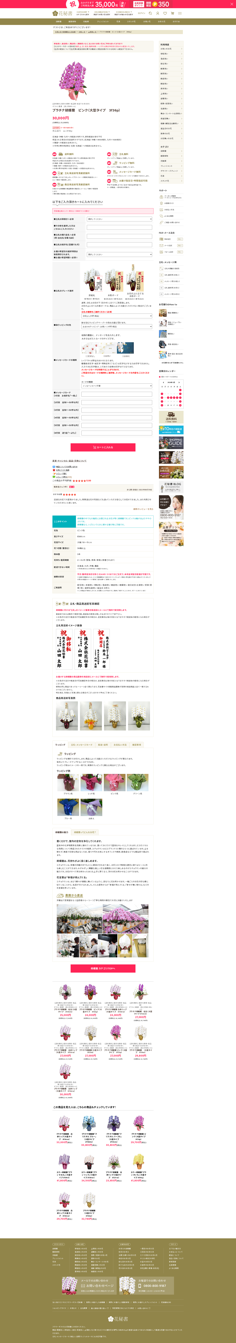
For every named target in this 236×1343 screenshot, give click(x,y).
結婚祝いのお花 (97, 1272)
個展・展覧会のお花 (98, 1268)
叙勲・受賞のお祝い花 (99, 1255)
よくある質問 (174, 1268)
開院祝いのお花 (81, 1262)
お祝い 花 (82, 32)
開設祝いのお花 (81, 1268)
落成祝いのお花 (81, 1252)
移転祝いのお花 (81, 1249)
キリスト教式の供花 (147, 1258)
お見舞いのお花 (167, 138)
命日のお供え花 (125, 1258)
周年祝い (164, 88)
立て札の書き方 (175, 1249)
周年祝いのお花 (81, 1272)
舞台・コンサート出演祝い (171, 113)
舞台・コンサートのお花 (100, 1262)
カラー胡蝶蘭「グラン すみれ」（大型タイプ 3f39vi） (64, 1175)
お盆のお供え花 (146, 1262)
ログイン (141, 13)
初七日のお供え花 (125, 1262)
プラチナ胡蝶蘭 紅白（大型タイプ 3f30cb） (65, 1007)
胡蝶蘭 (163, 151)
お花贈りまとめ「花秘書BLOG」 (173, 363)
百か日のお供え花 (125, 1268)
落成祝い (164, 59)
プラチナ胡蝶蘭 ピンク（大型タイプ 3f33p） (115, 1048)
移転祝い (164, 54)
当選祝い (164, 109)
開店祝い (164, 79)
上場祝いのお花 (97, 1249)
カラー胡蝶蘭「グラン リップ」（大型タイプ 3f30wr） (89, 1175)
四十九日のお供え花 (126, 1265)
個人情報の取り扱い (98, 1308)
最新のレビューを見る (143, 509)
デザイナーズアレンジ (169, 171)
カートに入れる (105, 447)
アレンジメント (166, 166)
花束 (162, 176)
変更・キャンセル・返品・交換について (69, 461)
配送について (174, 1255)
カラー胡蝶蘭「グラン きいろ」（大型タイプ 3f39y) (138, 1175)
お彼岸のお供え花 (147, 1265)
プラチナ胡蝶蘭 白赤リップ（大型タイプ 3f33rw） (65, 1048)
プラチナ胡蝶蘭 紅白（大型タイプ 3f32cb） (140, 1008)
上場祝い (164, 94)
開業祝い (164, 69)
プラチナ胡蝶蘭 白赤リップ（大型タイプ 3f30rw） (115, 1007)
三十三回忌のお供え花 (148, 1255)
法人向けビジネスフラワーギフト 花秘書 (67, 1302)
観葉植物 (164, 156)
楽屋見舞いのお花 (98, 1265)
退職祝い (164, 98)
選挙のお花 (95, 1258)
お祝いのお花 (166, 49)
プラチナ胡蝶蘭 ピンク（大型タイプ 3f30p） (90, 1007)
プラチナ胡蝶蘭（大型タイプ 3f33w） (91, 1048)
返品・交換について (176, 1258)
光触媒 (163, 161)
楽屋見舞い (165, 118)
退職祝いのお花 (97, 1252)
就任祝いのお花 (81, 1255)
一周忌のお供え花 (147, 1249)
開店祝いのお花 (81, 1265)
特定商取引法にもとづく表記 (123, 1308)
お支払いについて (175, 1252)
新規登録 (172, 1262)
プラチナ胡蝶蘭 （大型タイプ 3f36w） (140, 1048)
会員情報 (172, 1265)
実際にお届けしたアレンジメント (145, 1302)
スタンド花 (165, 181)
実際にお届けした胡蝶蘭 (95, 1302)
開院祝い (164, 73)
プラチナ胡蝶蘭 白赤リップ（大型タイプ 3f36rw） (65, 1086)
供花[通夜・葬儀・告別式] (149, 1268)
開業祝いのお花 (81, 1258)
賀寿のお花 (165, 133)
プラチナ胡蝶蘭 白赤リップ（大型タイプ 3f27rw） (114, 1175)
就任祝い (164, 64)
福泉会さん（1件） (61, 487)
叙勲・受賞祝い (167, 103)
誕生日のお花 (166, 128)
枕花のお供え (124, 1252)
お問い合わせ (143, 1308)
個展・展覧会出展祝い (170, 123)
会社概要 (83, 1308)
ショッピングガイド (59, 1308)
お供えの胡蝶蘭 (125, 1249)
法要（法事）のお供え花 (127, 1255)
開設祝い (164, 84)
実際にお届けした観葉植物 (119, 1302)
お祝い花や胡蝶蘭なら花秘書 (65, 32)
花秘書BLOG (166, 1302)
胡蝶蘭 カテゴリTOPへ (103, 968)
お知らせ (73, 1308)
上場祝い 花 (92, 32)
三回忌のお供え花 (147, 1252)
